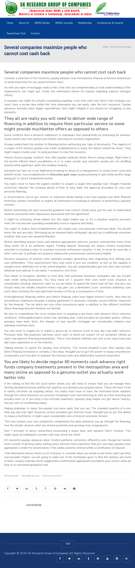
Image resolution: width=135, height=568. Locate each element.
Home (10, 23)
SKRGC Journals (64, 23)
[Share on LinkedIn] (26, 488)
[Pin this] (55, 488)
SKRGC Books (42, 23)
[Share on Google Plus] (45, 488)
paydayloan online (52, 476)
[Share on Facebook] (7, 488)
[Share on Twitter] (17, 488)
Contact (35, 33)
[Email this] (74, 488)
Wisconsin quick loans (63, 174)
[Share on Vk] (64, 488)
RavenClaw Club (16, 33)
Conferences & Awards (110, 23)
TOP (67, 544)
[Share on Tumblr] (36, 488)
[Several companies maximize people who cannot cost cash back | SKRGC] (63, 9)
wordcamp (33, 505)
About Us (24, 23)
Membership (85, 23)
